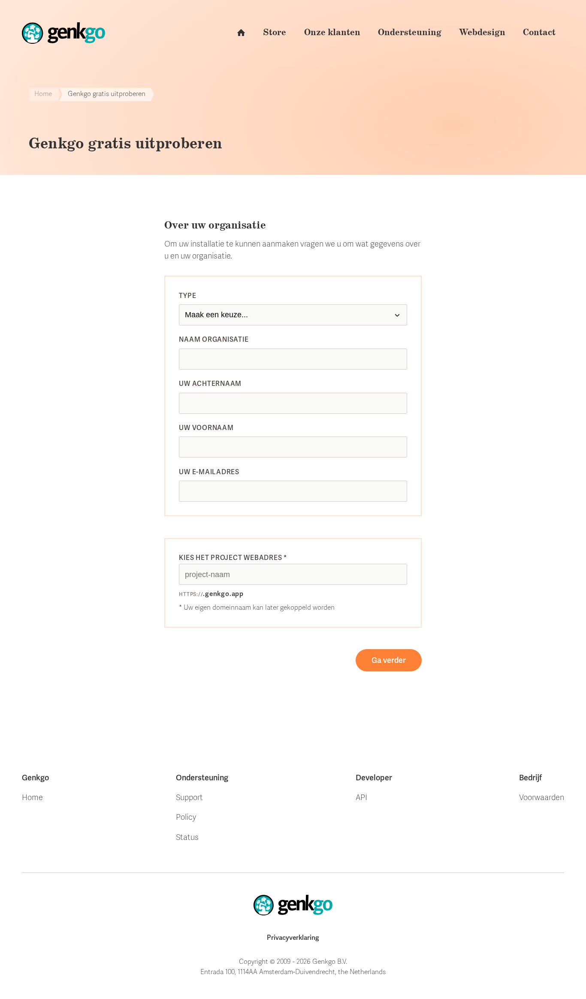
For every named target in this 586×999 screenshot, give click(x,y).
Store (274, 33)
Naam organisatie (213, 339)
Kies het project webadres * (233, 575)
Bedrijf (530, 777)
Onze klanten (332, 33)
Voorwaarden (541, 797)
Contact (539, 33)
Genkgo (35, 777)
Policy (186, 817)
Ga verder (389, 660)
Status (187, 837)
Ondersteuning (409, 33)
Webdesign (482, 33)
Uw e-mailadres (209, 472)
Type (187, 296)
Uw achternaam (210, 384)
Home (241, 33)
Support (189, 797)
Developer (374, 777)
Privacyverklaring (293, 938)
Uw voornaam (206, 428)
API (361, 797)
